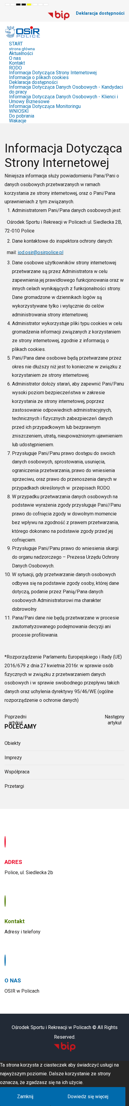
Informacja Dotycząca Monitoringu (45, 106)
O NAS (12, 980)
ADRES (13, 862)
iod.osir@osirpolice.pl (40, 252)
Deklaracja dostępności (100, 13)
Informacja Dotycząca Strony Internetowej (53, 72)
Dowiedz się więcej (88, 1096)
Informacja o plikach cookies (39, 77)
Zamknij (25, 1096)
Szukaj (37, 14)
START (22, 46)
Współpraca (16, 772)
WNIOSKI (19, 111)
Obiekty (12, 743)
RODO (15, 68)
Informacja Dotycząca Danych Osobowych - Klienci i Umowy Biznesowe (63, 99)
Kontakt (17, 63)
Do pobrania (21, 116)
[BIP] (59, 15)
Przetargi (14, 786)
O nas (15, 58)
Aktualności (21, 53)
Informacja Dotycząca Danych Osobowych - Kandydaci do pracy (66, 89)
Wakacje (17, 121)
